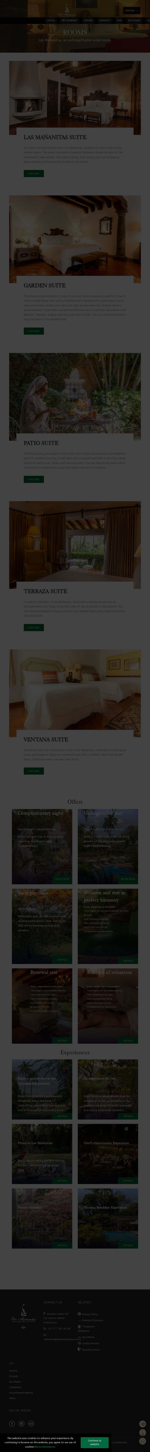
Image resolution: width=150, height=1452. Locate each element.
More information (45, 1447)
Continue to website (94, 1443)
